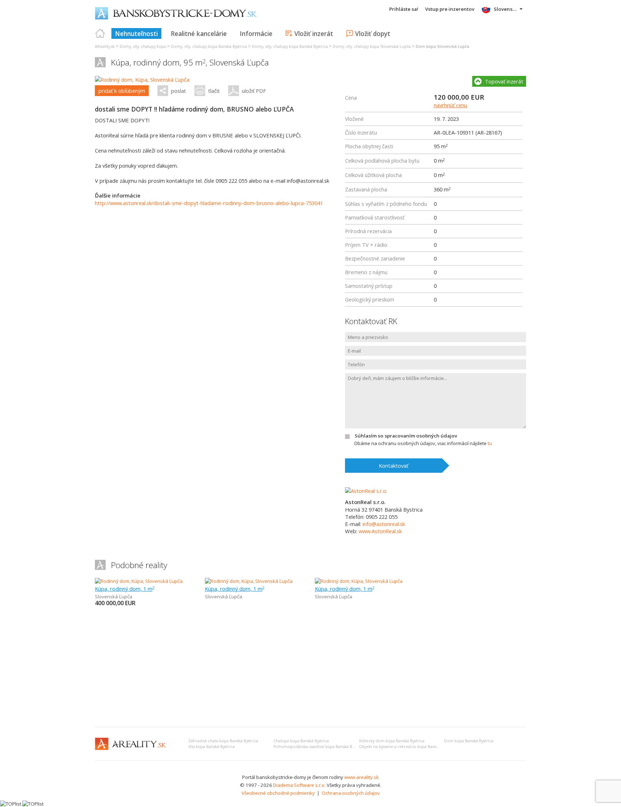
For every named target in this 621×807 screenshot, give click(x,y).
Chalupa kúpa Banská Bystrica (301, 740)
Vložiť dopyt (372, 33)
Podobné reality (139, 565)
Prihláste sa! (403, 9)
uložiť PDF (254, 90)
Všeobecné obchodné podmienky (278, 793)
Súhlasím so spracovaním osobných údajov (406, 435)
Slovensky (506, 9)
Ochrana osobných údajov (351, 793)
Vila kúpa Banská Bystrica (211, 746)
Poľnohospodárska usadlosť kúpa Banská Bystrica (318, 746)
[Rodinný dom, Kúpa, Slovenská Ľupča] (142, 79)
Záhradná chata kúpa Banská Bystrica (223, 740)
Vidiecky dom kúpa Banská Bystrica (391, 740)
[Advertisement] (310, 667)
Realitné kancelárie (199, 33)
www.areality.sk (361, 777)
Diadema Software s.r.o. (299, 785)
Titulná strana (100, 33)
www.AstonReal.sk (380, 531)
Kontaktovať (393, 465)
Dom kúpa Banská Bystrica (468, 740)
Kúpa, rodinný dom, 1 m (125, 588)
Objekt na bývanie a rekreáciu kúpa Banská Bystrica (407, 746)
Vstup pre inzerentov (449, 9)
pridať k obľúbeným (121, 90)
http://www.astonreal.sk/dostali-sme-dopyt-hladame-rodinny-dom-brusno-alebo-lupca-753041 (209, 203)
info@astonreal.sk (384, 523)
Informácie (256, 33)
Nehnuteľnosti (136, 33)
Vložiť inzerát (313, 33)
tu (490, 443)
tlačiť (214, 90)
